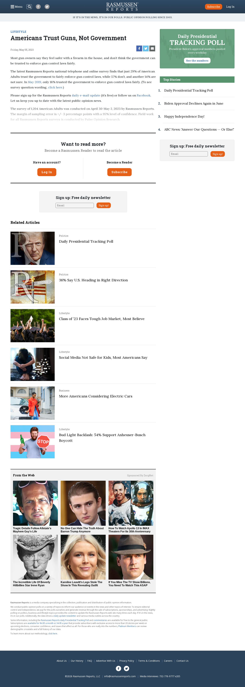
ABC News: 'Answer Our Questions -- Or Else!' (199, 129)
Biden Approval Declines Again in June (193, 103)
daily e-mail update (85, 95)
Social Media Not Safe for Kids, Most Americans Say (103, 357)
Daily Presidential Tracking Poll (86, 241)
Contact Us (182, 660)
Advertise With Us (105, 660)
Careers (168, 660)
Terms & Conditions (149, 660)
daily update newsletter (65, 615)
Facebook (143, 95)
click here (55, 87)
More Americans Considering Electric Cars (95, 396)
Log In (230, 6)
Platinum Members (127, 626)
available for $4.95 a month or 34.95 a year (48, 623)
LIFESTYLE (18, 31)
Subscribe (120, 172)
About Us (62, 660)
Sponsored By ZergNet (140, 475)
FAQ (89, 660)
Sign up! (104, 205)
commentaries (100, 620)
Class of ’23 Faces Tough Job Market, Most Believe (101, 318)
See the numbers (197, 60)
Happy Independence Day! (184, 116)
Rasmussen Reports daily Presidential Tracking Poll (65, 620)
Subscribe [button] (213, 6)
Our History (77, 660)
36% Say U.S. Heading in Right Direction (93, 280)
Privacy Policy (126, 660)
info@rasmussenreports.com (120, 676)
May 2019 (34, 82)
